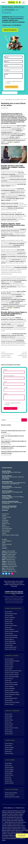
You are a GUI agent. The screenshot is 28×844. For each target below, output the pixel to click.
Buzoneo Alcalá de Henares (11, 613)
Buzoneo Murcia (8, 745)
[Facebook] (3, 573)
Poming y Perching (6, 517)
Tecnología (4, 539)
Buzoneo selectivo (6, 530)
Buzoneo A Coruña (9, 775)
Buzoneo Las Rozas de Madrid (11, 631)
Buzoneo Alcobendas (9, 629)
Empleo (3, 542)
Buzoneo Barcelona (9, 658)
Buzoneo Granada (9, 723)
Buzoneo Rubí (8, 680)
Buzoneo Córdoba (9, 720)
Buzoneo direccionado (7, 528)
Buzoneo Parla (8, 627)
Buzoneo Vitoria (8, 765)
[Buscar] (24, 420)
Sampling (4, 518)
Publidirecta (5, 107)
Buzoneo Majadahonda (10, 641)
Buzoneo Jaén (8, 721)
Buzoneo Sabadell (9, 666)
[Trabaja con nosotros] (20, 2)
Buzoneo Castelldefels (10, 688)
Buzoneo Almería (8, 725)
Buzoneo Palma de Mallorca (11, 792)
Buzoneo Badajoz (9, 731)
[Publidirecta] (3, 2)
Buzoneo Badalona (9, 662)
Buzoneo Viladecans (9, 686)
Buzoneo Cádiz (8, 718)
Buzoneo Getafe (8, 621)
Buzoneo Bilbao (8, 763)
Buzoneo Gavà (8, 696)
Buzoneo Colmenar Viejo (10, 649)
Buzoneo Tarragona (9, 704)
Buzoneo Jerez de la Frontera (11, 727)
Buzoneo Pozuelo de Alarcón (11, 635)
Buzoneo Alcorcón (9, 623)
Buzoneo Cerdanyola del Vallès (11, 692)
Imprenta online (5, 513)
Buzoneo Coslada (9, 633)
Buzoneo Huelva (8, 729)
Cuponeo (4, 533)
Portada (3, 99)
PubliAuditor (11, 2)
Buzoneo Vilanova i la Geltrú (11, 682)
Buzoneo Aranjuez (9, 645)
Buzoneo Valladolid (9, 771)
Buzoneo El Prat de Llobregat (11, 684)
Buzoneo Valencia (9, 743)
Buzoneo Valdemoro (9, 639)
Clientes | (22, 581)
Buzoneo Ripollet (8, 700)
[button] (10, 30)
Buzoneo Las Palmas (9, 794)
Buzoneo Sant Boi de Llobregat (11, 674)
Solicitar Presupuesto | (14, 584)
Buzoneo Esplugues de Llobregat (12, 694)
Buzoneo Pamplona (9, 767)
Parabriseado (5, 522)
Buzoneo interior (5, 526)
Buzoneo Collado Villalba (10, 643)
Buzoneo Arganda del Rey (10, 647)
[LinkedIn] (9, 573)
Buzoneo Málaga (8, 716)
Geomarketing (5, 520)
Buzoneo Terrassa (9, 664)
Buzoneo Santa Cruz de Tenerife (12, 796)
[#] (12, 573)
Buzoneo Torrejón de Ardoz (11, 625)
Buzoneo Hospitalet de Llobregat (12, 660)
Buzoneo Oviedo (8, 781)
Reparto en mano (6, 523)
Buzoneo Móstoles (9, 615)
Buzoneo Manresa (9, 678)
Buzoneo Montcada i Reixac (11, 698)
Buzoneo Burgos (8, 773)
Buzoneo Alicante (9, 749)
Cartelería (4, 515)
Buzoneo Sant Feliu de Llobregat (12, 702)
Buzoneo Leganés (9, 619)
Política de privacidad (6, 544)
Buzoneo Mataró (8, 668)
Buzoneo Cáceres (9, 733)
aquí (10, 142)
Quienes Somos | (16, 581)
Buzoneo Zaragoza (9, 769)
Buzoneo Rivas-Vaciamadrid (11, 637)
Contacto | (9, 581)
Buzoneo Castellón (9, 753)
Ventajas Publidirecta (6, 541)
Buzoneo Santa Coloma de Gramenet (13, 670)
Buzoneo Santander (9, 783)
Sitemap (4, 545)
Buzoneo (4, 525)
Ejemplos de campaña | (10, 582)
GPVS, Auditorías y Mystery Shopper (10, 535)
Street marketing (5, 531)
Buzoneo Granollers (9, 690)
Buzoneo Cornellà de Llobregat (11, 672)
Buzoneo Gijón (8, 779)
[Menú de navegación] (23, 2)
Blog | (5, 581)
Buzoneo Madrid (8, 611)
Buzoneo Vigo (8, 777)
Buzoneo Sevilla (8, 714)
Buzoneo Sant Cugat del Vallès (11, 676)
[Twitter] (6, 573)
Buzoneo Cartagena (9, 747)
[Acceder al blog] (17, 2)
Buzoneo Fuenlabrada (10, 617)
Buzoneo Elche (8, 751)
